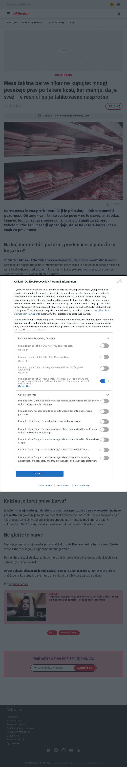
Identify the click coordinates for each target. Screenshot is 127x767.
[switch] (104, 345)
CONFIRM (40, 473)
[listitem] (63, 338)
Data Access (63, 485)
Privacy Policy (82, 485)
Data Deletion (45, 485)
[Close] (120, 282)
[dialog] (63, 383)
